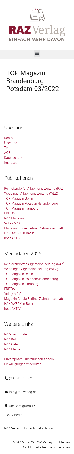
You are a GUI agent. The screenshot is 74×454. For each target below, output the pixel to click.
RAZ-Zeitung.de (15, 334)
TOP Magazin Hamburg (21, 208)
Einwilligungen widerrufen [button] (22, 364)
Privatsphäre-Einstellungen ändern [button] (29, 359)
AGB (7, 153)
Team (8, 148)
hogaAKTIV (12, 238)
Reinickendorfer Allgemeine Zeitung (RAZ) (34, 188)
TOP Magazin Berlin (18, 198)
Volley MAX (12, 223)
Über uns (10, 143)
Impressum (12, 163)
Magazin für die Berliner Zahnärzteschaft (33, 228)
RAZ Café (11, 344)
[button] (37, 53)
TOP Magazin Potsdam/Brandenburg (31, 203)
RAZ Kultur (12, 339)
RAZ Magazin (14, 218)
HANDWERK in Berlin (19, 233)
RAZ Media (12, 349)
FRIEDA (9, 213)
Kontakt (9, 138)
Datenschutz (13, 158)
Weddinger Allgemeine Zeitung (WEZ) (31, 193)
